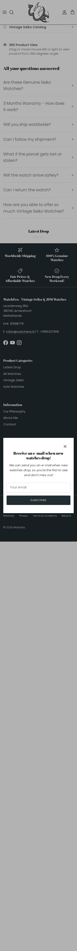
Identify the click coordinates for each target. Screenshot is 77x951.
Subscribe (38, 500)
